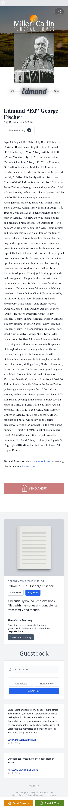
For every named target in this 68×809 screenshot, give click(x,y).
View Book (15, 592)
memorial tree (42, 461)
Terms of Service (42, 795)
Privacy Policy (25, 795)
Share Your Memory (20, 637)
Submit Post (34, 690)
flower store (28, 466)
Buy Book (33, 592)
